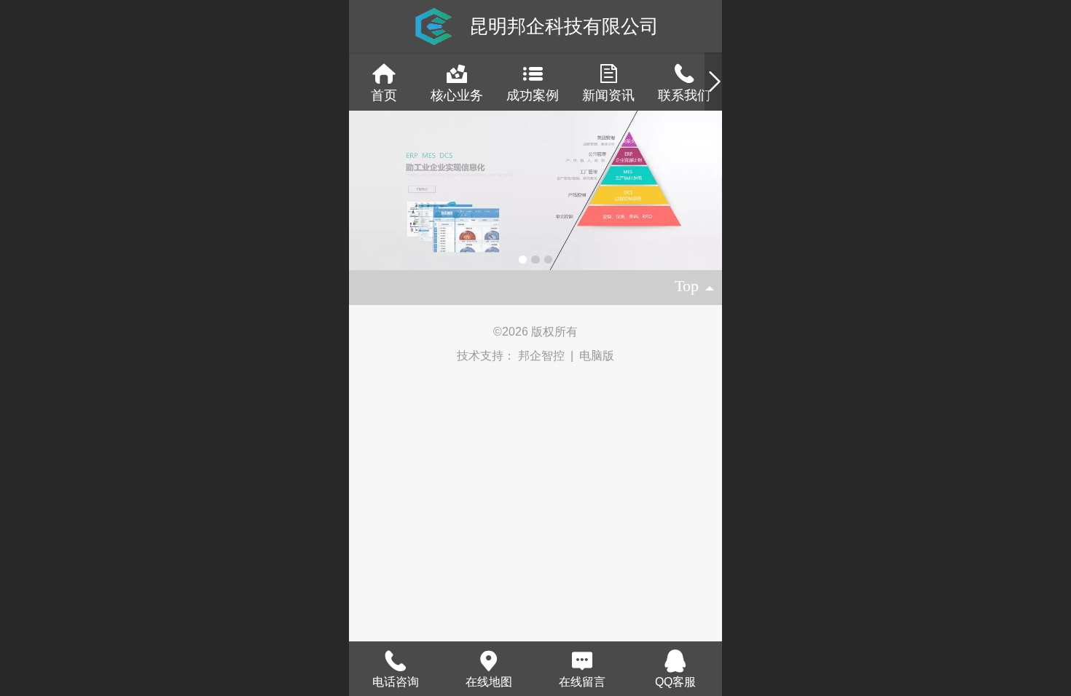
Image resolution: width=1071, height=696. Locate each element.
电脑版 (596, 355)
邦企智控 (543, 355)
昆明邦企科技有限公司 (564, 26)
